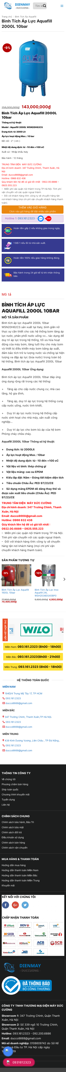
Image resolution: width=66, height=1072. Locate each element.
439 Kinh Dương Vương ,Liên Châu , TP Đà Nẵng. (31, 740)
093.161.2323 (27, 218)
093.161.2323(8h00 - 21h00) (39, 656)
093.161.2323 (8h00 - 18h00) (39, 646)
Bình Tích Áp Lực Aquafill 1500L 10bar (15, 591)
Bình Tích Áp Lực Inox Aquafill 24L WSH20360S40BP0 (46, 592)
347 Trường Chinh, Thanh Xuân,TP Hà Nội (27, 716)
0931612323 (22, 1062)
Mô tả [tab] (6, 294)
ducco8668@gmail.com (19, 703)
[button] (61, 6)
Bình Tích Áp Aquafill (25, 16)
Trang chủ (7, 16)
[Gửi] (44, 6)
